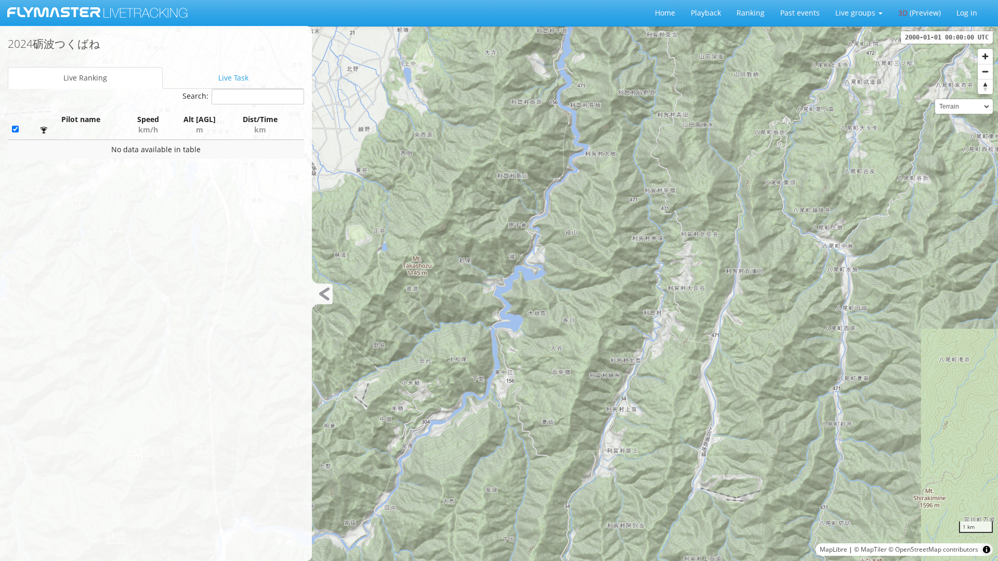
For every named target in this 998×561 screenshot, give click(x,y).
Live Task (233, 78)
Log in (966, 13)
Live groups (856, 13)
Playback (706, 13)
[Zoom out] (985, 71)
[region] (499, 293)
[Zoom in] (985, 56)
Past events (800, 13)
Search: (195, 96)
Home (665, 13)
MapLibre (833, 549)
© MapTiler (870, 549)
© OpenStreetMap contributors (933, 549)
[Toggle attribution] (986, 549)
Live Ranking (85, 78)
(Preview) (919, 13)
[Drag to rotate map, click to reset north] (985, 86)
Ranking (751, 13)
